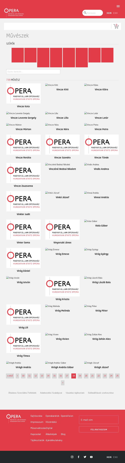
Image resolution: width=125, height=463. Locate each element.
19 (80, 376)
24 (111, 376)
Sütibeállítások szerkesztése (101, 393)
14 (48, 376)
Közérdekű (51, 421)
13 (42, 376)
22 (99, 376)
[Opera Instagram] (72, 456)
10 (23, 376)
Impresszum (36, 421)
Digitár (49, 427)
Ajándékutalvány (54, 440)
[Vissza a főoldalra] (14, 12)
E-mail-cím (87, 420)
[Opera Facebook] (78, 456)
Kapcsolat (35, 434)
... (81, 65)
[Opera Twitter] (84, 456)
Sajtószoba (36, 415)
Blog (63, 434)
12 (36, 376)
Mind (17, 50)
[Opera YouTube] (91, 456)
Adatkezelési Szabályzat (51, 393)
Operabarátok (52, 415)
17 (67, 376)
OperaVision (67, 415)
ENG (115, 12)
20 (86, 376)
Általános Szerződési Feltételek (22, 393)
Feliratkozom (99, 429)
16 (61, 376)
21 (92, 376)
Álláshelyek (51, 434)
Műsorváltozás (38, 427)
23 (105, 376)
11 (29, 376)
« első (10, 376)
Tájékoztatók (37, 440)
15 (54, 376)
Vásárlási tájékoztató (75, 393)
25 (117, 376)
